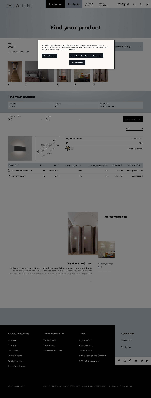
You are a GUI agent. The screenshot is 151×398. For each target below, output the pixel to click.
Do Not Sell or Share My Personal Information (86, 56)
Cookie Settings (49, 56)
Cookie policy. (72, 49)
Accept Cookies (77, 62)
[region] (76, 54)
